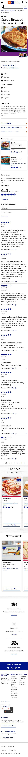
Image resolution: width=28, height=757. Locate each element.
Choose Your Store (8, 65)
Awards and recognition (14, 688)
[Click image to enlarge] (14, 39)
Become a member (8, 726)
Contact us (4, 678)
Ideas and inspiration (22, 683)
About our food (22, 679)
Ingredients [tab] (6, 123)
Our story (13, 676)
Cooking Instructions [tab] (10, 132)
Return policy (4, 684)
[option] (11, 503)
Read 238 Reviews (14, 68)
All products (13, 10)
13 (21, 463)
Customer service (5, 674)
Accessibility (11, 746)
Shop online (14, 678)
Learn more (14, 615)
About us (14, 674)
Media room (14, 695)
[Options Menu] (26, 250)
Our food (7, 10)
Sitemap (4, 750)
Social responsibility (14, 692)
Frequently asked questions (5, 681)
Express (13, 684)
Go (25, 7)
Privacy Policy (12, 750)
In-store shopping (13, 681)
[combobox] (14, 207)
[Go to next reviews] (24, 463)
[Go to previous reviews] (4, 463)
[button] (2, 2)
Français (3, 746)
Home (2, 10)
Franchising (14, 697)
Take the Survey (7, 738)
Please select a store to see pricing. (18, 149)
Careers (13, 686)
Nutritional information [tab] (11, 127)
